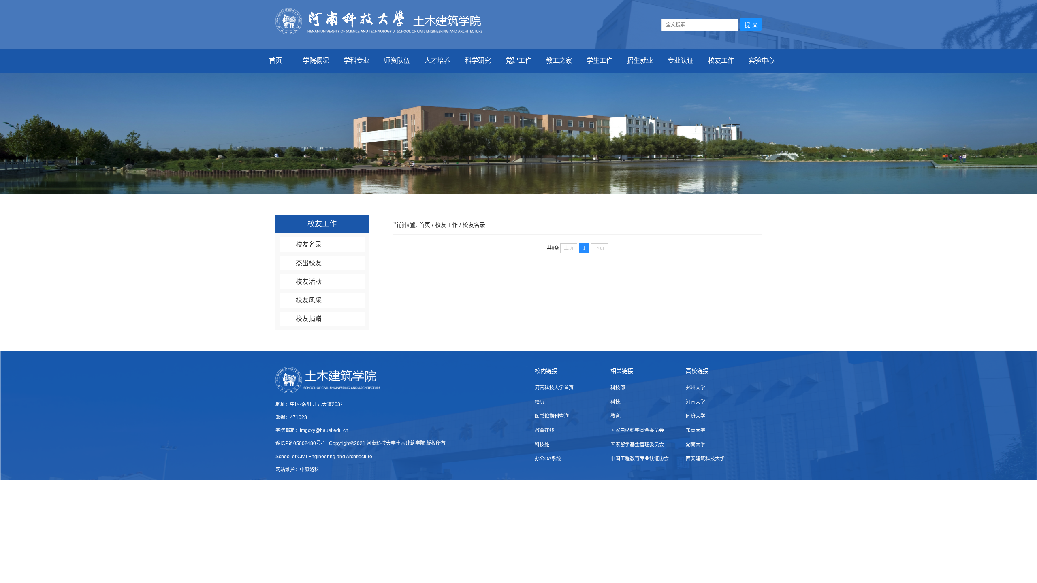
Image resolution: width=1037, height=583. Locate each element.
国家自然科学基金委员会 (637, 430)
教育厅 (617, 416)
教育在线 (544, 430)
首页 (275, 60)
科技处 (542, 444)
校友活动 (309, 281)
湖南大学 (695, 444)
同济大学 (695, 416)
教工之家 (559, 60)
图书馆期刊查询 (552, 416)
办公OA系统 (548, 459)
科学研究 (478, 60)
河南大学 (695, 402)
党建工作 (518, 60)
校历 (539, 402)
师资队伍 (397, 60)
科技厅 (617, 402)
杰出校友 (309, 263)
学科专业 (356, 60)
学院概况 (316, 60)
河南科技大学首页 (554, 388)
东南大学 (695, 430)
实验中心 (762, 60)
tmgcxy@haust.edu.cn (324, 430)
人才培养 (437, 60)
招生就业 (640, 60)
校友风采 (309, 300)
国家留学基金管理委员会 (637, 444)
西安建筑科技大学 (705, 459)
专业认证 (680, 60)
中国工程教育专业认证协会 (639, 459)
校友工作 (721, 60)
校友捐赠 (309, 318)
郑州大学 (695, 388)
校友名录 (309, 244)
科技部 (617, 388)
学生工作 (599, 60)
